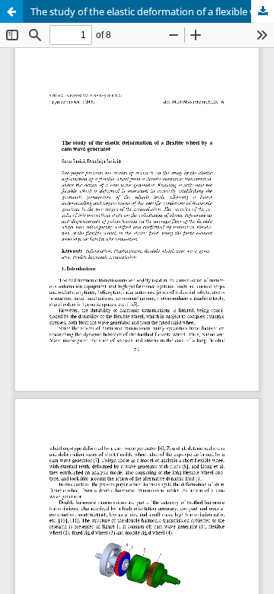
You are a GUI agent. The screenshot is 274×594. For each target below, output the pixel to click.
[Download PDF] (262, 11)
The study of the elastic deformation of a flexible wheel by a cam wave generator (152, 11)
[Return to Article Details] (11, 11)
